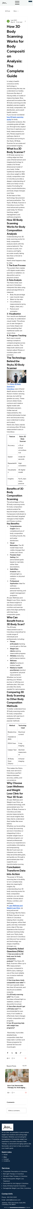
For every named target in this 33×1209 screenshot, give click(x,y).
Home (5, 1154)
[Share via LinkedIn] (16, 1053)
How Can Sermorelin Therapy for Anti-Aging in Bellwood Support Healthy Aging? (16, 1086)
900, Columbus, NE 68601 (14, 1203)
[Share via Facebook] (7, 1053)
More (15, 11)
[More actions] (25, 21)
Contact (6, 1159)
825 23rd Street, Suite (15, 1203)
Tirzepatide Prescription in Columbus (15, 1171)
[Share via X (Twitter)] (12, 1053)
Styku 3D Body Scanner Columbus (14, 1186)
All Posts (7, 11)
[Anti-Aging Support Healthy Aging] (17, 1075)
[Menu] (17, 3)
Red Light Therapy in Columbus (13, 1174)
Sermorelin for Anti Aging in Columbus (15, 1183)
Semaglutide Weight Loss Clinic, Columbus (17, 1188)
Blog (5, 1157)
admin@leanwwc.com (13, 1200)
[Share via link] (20, 1053)
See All (24, 1065)
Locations (7, 1161)
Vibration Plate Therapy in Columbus (15, 1176)
